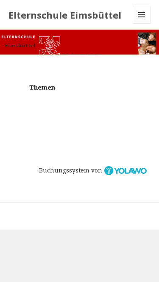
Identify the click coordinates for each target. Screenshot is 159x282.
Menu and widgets (142, 23)
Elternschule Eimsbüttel (64, 14)
